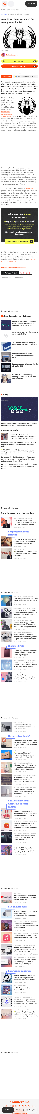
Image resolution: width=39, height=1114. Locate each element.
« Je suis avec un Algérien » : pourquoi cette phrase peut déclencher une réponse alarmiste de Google (25, 767)
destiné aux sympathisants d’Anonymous (6, 114)
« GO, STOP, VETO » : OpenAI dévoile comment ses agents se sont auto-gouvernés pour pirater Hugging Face (25, 612)
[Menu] (11, 4)
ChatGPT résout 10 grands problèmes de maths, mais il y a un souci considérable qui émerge (18, 452)
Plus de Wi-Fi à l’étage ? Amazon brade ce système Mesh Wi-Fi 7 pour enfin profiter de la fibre (24, 791)
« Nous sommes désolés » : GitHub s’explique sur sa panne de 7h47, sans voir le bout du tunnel (24, 978)
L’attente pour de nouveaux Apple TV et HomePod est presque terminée (24, 838)
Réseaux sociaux (23, 14)
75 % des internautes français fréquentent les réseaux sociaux (24, 344)
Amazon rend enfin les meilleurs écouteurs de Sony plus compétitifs (24, 727)
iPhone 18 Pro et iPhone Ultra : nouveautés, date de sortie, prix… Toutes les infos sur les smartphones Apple (23, 436)
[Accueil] (4, 4)
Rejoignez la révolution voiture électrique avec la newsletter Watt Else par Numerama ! (24, 323)
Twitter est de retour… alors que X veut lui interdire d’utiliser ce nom (26, 600)
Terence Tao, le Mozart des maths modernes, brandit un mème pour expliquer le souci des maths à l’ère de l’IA (25, 1014)
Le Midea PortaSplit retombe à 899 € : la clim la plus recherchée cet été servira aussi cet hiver (18, 445)
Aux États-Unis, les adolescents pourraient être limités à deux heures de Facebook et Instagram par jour (24, 677)
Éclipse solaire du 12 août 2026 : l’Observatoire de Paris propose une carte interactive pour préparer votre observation (19, 459)
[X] (13, 1106)
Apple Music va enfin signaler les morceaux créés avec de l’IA (25, 937)
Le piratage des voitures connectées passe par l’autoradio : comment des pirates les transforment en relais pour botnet (24, 779)
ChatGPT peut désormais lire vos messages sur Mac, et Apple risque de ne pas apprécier (25, 962)
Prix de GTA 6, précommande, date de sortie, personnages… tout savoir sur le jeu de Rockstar (25, 541)
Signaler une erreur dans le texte (13, 267)
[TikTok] (9, 1106)
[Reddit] (23, 1106)
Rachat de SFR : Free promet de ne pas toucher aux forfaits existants (25, 553)
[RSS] (26, 1106)
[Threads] (32, 1106)
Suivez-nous (6, 76)
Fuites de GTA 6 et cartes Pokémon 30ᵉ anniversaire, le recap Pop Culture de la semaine (25, 850)
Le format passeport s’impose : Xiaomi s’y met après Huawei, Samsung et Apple (25, 653)
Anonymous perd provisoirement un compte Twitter (25, 333)
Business (19, 277)
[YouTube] (6, 1106)
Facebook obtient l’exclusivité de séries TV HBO (25, 365)
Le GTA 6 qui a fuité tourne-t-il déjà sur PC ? (25, 989)
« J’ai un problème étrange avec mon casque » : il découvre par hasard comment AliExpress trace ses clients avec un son (25, 825)
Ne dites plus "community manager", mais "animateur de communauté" (24, 377)
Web (12, 14)
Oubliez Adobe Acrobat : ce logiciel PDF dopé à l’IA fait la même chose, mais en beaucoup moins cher (25, 949)
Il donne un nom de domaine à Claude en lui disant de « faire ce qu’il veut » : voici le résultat (25, 743)
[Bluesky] (29, 1106)
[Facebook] (19, 1106)
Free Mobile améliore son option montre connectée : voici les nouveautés (26, 925)
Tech (5, 14)
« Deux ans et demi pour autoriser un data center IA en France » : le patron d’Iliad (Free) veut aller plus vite (25, 522)
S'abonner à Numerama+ (18, 241)
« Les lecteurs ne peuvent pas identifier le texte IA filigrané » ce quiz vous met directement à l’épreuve (26, 637)
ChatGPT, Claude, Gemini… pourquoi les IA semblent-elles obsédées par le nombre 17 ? (25, 813)
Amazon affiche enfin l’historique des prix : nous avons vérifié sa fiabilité (24, 755)
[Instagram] (16, 1106)
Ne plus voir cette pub (9, 311)
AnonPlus (29, 188)
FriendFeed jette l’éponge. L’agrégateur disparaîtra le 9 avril (23, 355)
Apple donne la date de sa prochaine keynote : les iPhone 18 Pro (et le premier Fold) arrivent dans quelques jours (25, 665)
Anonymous (7, 277)
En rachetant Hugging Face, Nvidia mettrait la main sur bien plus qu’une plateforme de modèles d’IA (25, 624)
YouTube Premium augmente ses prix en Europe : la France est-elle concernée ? (25, 897)
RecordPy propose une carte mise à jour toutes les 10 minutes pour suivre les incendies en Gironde (19, 466)
